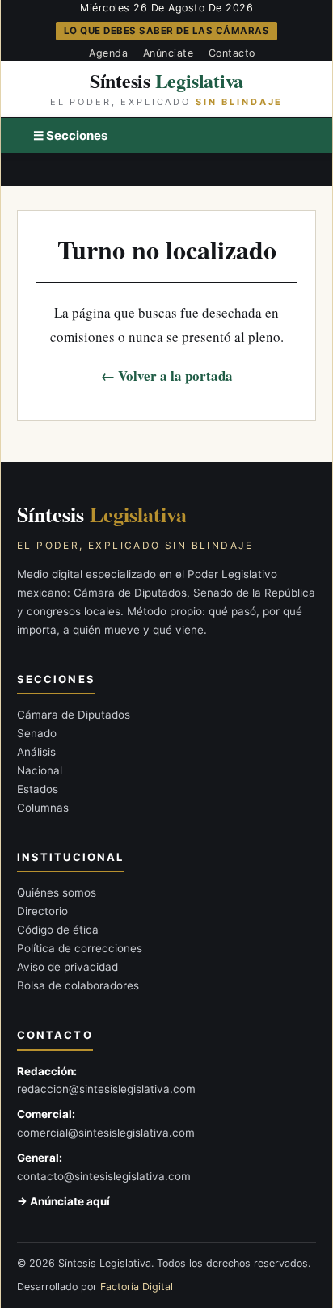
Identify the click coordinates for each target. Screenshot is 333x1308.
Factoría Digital (136, 1287)
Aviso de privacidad (67, 966)
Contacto (232, 53)
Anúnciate (168, 53)
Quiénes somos (56, 892)
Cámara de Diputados (73, 714)
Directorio (42, 911)
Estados (37, 789)
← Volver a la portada (167, 375)
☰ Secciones (70, 135)
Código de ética (58, 929)
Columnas (43, 807)
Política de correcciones (79, 948)
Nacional (39, 770)
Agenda (108, 53)
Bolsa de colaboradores (78, 985)
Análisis (36, 751)
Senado (37, 733)
